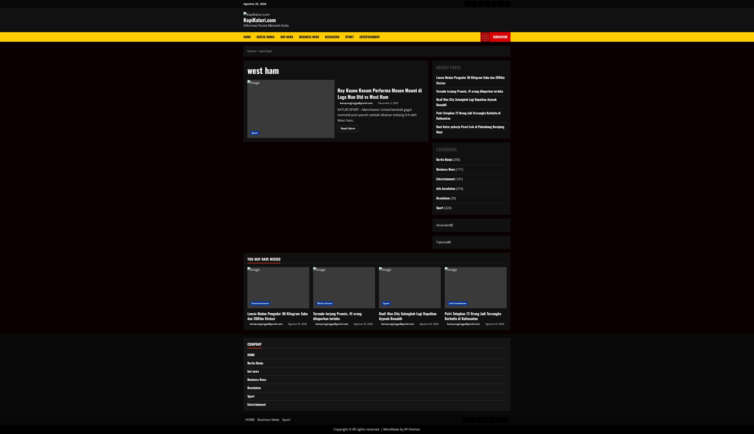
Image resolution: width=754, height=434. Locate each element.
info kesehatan (445, 188)
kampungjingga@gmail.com (356, 103)
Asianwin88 (444, 225)
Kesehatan (332, 37)
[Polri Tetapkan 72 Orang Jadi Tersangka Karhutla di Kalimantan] (476, 287)
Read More (349, 129)
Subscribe (500, 37)
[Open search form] (476, 37)
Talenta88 (443, 242)
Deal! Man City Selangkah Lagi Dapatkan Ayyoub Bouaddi (407, 316)
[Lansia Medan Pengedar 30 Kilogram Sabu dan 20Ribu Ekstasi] (278, 287)
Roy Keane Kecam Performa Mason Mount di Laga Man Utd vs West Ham (291, 109)
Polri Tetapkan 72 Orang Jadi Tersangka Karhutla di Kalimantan (473, 316)
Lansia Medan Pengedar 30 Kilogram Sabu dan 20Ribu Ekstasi (277, 316)
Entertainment (370, 37)
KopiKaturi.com (259, 20)
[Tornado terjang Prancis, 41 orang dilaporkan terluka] (344, 287)
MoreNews (391, 429)
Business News (309, 37)
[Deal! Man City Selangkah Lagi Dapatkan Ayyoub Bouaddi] (410, 287)
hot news (286, 37)
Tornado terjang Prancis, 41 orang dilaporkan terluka (469, 91)
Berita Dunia (266, 37)
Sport (349, 37)
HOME (247, 37)
